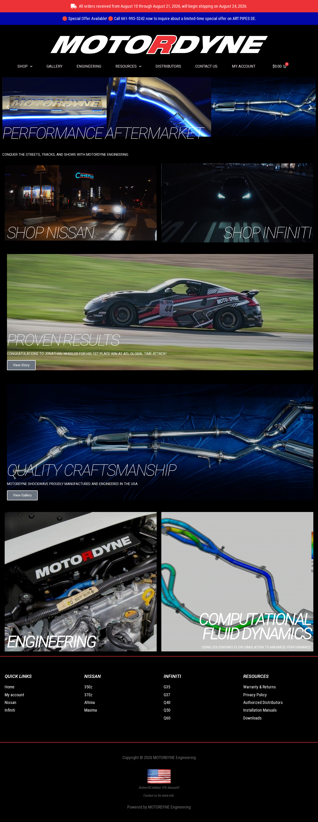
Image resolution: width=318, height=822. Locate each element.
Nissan (10, 702)
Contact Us (206, 66)
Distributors (168, 66)
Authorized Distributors (263, 702)
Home (9, 686)
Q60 (167, 718)
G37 (167, 694)
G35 (167, 686)
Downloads (252, 718)
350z (88, 686)
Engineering (89, 66)
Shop (22, 66)
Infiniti (10, 710)
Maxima (90, 710)
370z (88, 694)
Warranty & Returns (259, 686)
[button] (7, 107)
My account (243, 66)
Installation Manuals (260, 710)
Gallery (54, 66)
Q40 (167, 702)
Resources (126, 66)
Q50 (167, 710)
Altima (89, 702)
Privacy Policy (255, 694)
